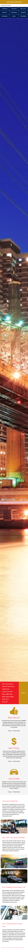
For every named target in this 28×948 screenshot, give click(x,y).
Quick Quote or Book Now (14, 2)
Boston (14, 16)
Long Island (14, 8)
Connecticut (4, 8)
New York (4, 12)
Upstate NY (23, 12)
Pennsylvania (14, 12)
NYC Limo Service (7, 5)
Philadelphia (23, 16)
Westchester (4, 16)
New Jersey (23, 8)
